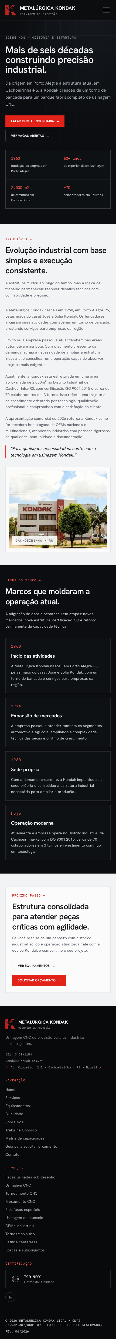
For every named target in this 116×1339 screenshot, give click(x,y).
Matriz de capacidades (25, 1138)
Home (10, 1089)
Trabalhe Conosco (21, 1130)
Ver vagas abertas (30, 135)
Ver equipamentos (36, 965)
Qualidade (14, 1113)
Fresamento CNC (20, 1201)
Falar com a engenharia (35, 121)
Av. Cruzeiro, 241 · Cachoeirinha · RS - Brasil (56, 1067)
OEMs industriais (19, 1225)
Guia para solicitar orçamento (31, 1146)
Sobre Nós (14, 1122)
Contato (12, 1154)
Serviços (12, 1097)
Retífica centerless (21, 1242)
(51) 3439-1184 (18, 1054)
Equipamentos (17, 1105)
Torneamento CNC (21, 1193)
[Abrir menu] (106, 10)
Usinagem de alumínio (24, 1217)
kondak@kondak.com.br (24, 1061)
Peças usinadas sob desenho (30, 1177)
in (10, 1297)
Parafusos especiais (22, 1209)
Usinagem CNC (18, 1185)
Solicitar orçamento (39, 980)
